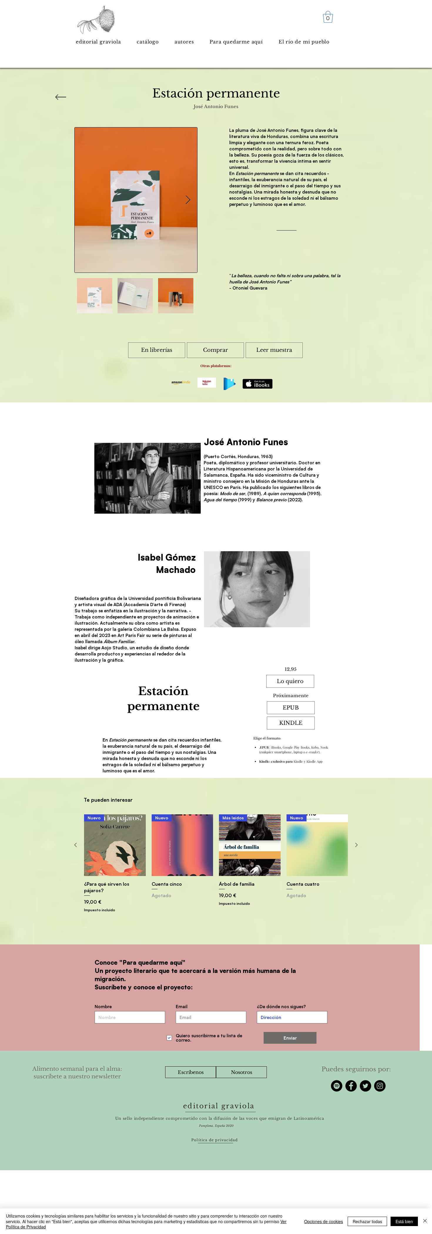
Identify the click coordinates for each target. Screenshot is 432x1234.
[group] (216, 863)
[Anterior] (75, 844)
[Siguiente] (356, 844)
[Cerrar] (424, 1221)
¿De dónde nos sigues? (281, 1006)
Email (181, 1006)
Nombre (103, 1006)
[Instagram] (380, 1086)
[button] (328, 17)
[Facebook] (351, 1086)
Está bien (404, 1221)
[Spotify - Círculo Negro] (336, 1086)
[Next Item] (188, 200)
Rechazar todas (367, 1221)
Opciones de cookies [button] (323, 1221)
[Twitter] (365, 1086)
